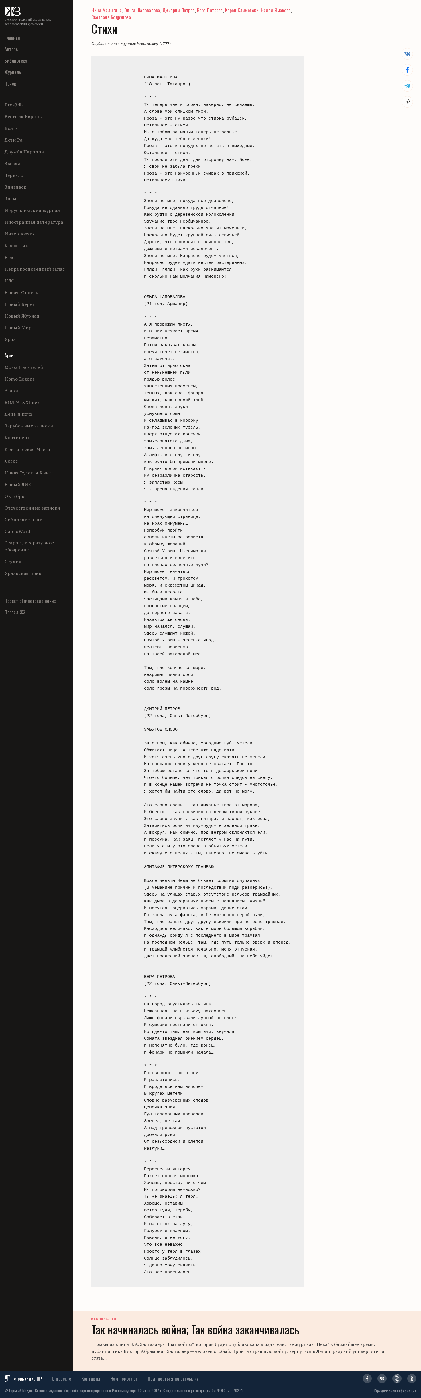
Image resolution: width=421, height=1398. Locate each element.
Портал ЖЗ (15, 612)
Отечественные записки (32, 508)
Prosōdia (14, 105)
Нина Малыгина (106, 10)
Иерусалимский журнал (32, 210)
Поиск (10, 83)
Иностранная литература (34, 222)
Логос (11, 461)
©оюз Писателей (24, 367)
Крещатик (16, 245)
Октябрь (15, 496)
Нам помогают (124, 1378)
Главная (12, 37)
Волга (11, 128)
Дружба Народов (24, 151)
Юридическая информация (395, 1390)
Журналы (13, 72)
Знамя (12, 198)
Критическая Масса (27, 449)
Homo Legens (20, 379)
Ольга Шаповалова (142, 10)
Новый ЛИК (18, 484)
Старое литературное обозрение (29, 546)
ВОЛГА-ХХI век (22, 402)
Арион (12, 390)
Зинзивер (16, 187)
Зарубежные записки (29, 426)
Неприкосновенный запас (35, 269)
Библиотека (16, 60)
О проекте (61, 1378)
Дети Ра (14, 140)
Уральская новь (23, 573)
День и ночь (19, 414)
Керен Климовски (242, 10)
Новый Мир (18, 327)
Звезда (12, 163)
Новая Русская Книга (29, 473)
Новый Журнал (22, 316)
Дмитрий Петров (178, 10)
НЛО (10, 281)
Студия (13, 561)
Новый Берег (20, 304)
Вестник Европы (24, 116)
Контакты (91, 1378)
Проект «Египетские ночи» (30, 600)
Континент (17, 437)
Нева (10, 257)
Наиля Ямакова (276, 10)
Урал (10, 339)
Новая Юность (21, 292)
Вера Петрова (210, 10)
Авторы (12, 49)
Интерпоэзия (20, 234)
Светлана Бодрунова (111, 17)
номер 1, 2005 (159, 43)
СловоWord (17, 531)
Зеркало (14, 175)
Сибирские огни (23, 519)
